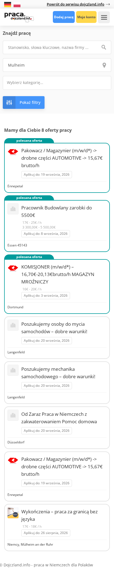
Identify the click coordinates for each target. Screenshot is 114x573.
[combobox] (57, 83)
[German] (8, 4)
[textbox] (28, 83)
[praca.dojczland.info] (19, 17)
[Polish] (17, 4)
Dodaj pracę (64, 17)
